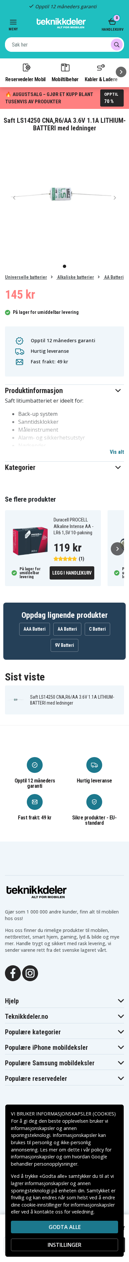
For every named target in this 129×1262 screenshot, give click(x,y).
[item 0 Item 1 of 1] (64, 197)
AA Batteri (113, 277)
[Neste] (121, 72)
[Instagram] (30, 973)
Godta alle (65, 1227)
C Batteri (97, 629)
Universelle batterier (26, 277)
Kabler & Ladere (101, 79)
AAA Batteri (34, 629)
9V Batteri (64, 645)
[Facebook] (13, 973)
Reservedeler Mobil (25, 79)
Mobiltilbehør (65, 79)
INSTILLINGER (64, 1244)
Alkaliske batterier (75, 277)
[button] (64, 390)
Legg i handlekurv (72, 573)
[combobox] (64, 44)
